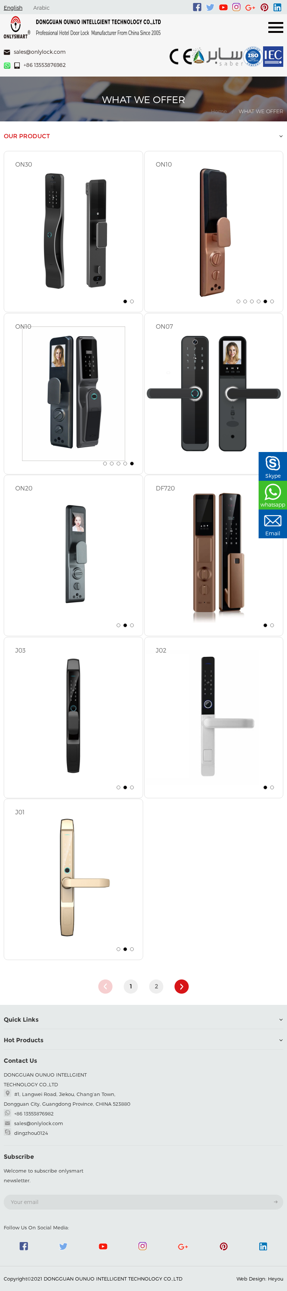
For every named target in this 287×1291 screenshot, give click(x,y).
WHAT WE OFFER (261, 111)
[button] (125, 301)
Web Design (251, 1279)
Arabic (41, 7)
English (13, 7)
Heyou (275, 1279)
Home (219, 111)
